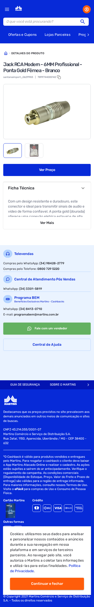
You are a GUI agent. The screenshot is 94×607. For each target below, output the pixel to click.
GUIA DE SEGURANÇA (25, 384)
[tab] (12, 150)
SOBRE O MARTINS (63, 384)
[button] (84, 22)
